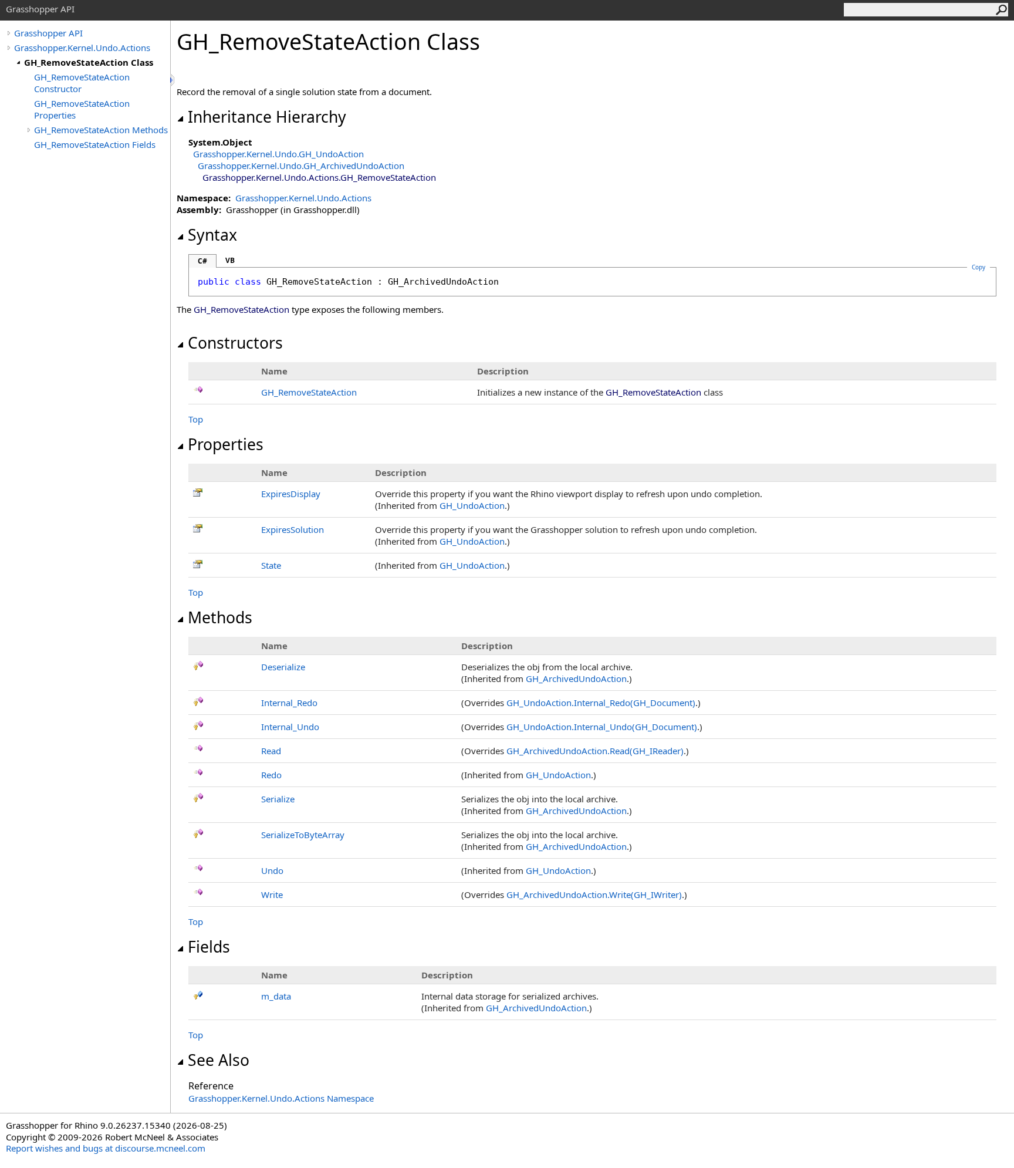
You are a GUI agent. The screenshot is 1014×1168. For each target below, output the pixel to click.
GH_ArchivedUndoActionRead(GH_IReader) (595, 751)
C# (202, 261)
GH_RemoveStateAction (309, 392)
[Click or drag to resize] (173, 80)
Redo (271, 775)
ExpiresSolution (292, 529)
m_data (276, 996)
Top (195, 419)
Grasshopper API (48, 33)
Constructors (235, 342)
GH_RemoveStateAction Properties (82, 109)
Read (271, 751)
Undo (272, 870)
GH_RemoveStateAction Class (88, 62)
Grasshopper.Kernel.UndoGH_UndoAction (278, 154)
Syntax (212, 234)
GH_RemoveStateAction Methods (101, 130)
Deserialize (283, 667)
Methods (220, 617)
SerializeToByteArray (302, 834)
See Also (218, 1060)
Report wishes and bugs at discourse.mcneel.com (105, 1148)
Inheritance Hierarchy (267, 116)
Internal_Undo (290, 726)
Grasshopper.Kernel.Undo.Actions (82, 47)
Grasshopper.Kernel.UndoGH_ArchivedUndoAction (301, 165)
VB (230, 260)
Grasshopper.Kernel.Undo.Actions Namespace (281, 1098)
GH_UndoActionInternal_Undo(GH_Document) (601, 726)
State (271, 565)
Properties (225, 444)
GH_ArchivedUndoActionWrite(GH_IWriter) (594, 894)
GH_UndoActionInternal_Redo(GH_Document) (600, 702)
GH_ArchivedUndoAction (576, 678)
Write (272, 894)
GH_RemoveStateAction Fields (95, 144)
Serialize (278, 799)
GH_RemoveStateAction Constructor (82, 82)
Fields (209, 946)
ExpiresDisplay (290, 493)
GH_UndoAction (472, 505)
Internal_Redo (289, 702)
